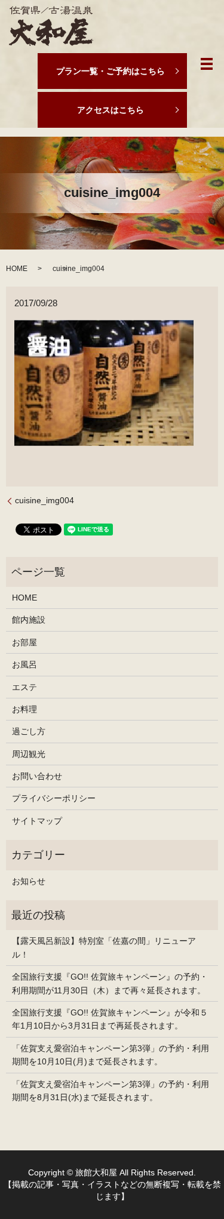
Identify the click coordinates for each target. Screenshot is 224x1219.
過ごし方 (28, 731)
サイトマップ (37, 821)
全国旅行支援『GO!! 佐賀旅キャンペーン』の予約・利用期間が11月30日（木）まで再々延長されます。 (110, 983)
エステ (24, 687)
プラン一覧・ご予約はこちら (110, 71)
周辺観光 (28, 754)
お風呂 (24, 664)
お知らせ (28, 881)
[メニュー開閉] (207, 64)
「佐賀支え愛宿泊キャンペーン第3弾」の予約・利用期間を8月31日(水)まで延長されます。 (110, 1090)
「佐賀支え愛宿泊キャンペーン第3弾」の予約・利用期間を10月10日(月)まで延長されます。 (110, 1054)
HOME (16, 268)
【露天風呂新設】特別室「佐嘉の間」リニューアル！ (104, 947)
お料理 (24, 709)
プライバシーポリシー (54, 798)
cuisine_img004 (44, 500)
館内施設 (28, 619)
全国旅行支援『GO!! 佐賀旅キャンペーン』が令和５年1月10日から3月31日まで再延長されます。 (110, 1019)
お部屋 (24, 642)
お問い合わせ (37, 776)
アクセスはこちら (110, 110)
